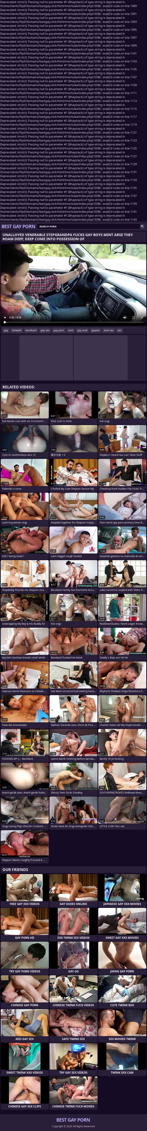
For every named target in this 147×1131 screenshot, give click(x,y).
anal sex (108, 330)
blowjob (17, 330)
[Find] (142, 226)
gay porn (58, 330)
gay (6, 330)
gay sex (45, 330)
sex (119, 330)
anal (70, 330)
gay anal (82, 330)
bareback (31, 330)
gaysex (95, 330)
